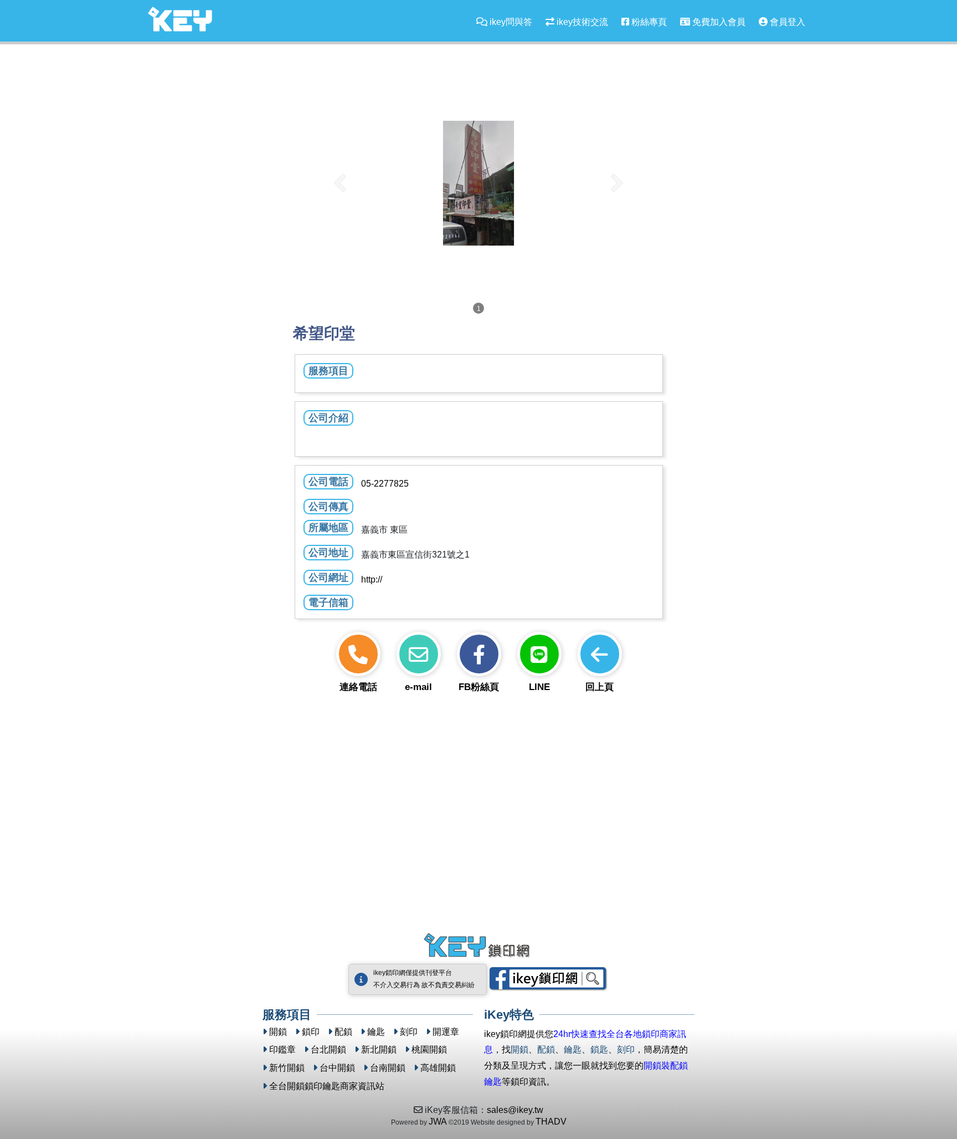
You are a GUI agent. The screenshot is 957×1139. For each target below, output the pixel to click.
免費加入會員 (717, 22)
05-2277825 (385, 483)
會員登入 (786, 22)
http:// (371, 579)
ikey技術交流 (581, 22)
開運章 (446, 1031)
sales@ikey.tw (515, 1110)
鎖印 (311, 1031)
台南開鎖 (387, 1067)
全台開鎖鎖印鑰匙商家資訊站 (326, 1086)
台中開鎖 (337, 1067)
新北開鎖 (379, 1049)
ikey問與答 (509, 22)
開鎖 (278, 1031)
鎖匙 (599, 1049)
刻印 (409, 1031)
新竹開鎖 (287, 1067)
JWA (438, 1121)
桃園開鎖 (429, 1049)
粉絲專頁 (648, 22)
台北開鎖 (328, 1049)
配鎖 (343, 1031)
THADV (551, 1121)
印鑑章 (282, 1049)
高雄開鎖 (438, 1067)
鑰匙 (376, 1031)
